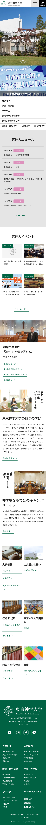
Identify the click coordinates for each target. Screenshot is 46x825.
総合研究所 (8, 671)
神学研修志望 (28, 758)
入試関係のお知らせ (11, 585)
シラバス (27, 784)
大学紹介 (6, 100)
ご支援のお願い (32, 564)
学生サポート (7, 804)
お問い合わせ (30, 807)
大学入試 (7, 570)
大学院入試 (8, 578)
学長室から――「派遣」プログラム (17, 205)
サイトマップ (25, 817)
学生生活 (6, 110)
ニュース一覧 (20, 215)
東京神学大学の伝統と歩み (14, 374)
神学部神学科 (28, 774)
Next (42, 81)
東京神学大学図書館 (11, 115)
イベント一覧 (20, 309)
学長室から (8, 380)
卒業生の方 (26, 126)
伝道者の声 (8, 618)
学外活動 (7, 678)
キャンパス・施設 (8, 797)
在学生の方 (41, 126)
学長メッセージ (10, 364)
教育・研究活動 (11, 664)
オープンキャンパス (31, 755)
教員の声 (7, 635)
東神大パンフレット (33, 670)
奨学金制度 (28, 761)
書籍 (26, 664)
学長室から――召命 (11, 167)
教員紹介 (27, 781)
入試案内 (28, 745)
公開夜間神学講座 (8, 777)
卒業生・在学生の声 (11, 624)
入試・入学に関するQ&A (32, 751)
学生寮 (4, 807)
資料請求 (28, 803)
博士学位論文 (7, 781)
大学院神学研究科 (30, 777)
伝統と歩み (6, 758)
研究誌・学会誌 (8, 784)
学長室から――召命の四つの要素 (16, 155)
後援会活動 (29, 570)
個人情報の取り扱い (17, 814)
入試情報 (7, 564)
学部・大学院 (8, 105)
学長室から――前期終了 (13, 193)
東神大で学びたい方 (11, 120)
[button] (35, 3)
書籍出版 (28, 799)
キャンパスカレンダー (10, 800)
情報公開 (5, 761)
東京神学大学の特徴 (11, 369)
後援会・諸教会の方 (9, 126)
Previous (3, 82)
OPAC (26, 627)
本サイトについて (32, 814)
